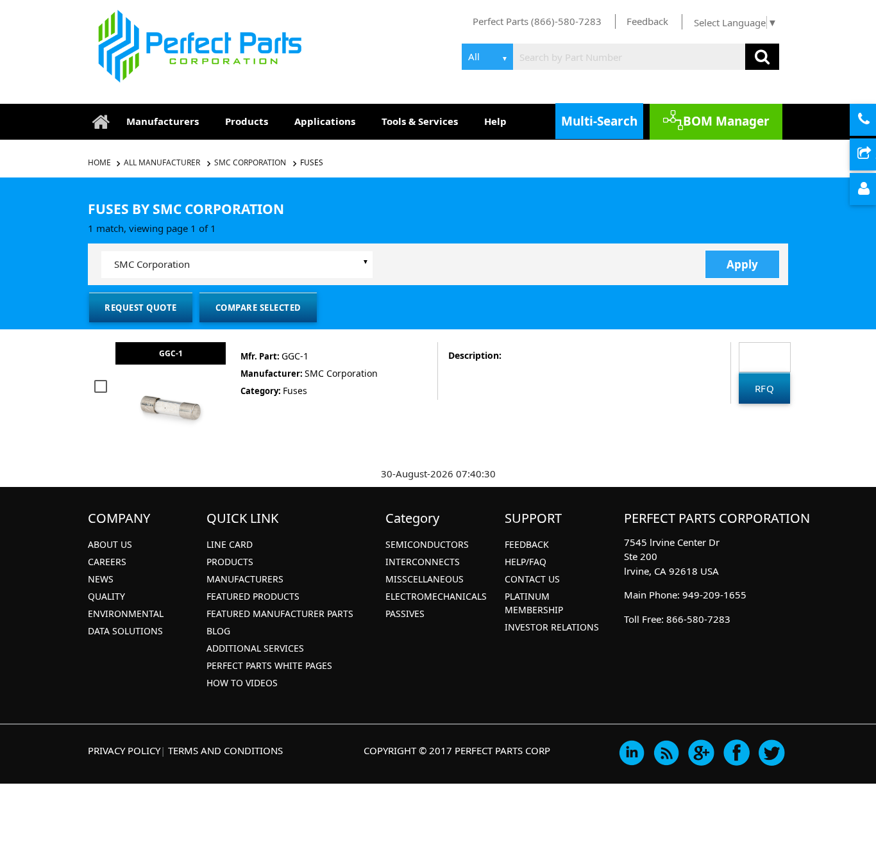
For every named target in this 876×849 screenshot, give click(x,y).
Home (100, 162)
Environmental (126, 613)
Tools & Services (420, 121)
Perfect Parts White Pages (269, 665)
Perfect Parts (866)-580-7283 (537, 21)
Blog (218, 631)
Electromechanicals (436, 596)
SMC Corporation (250, 162)
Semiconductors (427, 544)
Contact (874, 120)
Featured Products (252, 596)
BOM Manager (726, 121)
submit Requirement (874, 155)
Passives (405, 613)
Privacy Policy (124, 750)
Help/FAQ (525, 562)
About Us (110, 544)
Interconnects (422, 562)
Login (874, 189)
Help (495, 121)
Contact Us (532, 579)
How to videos (242, 683)
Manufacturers (162, 121)
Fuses (311, 162)
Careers (107, 562)
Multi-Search (599, 121)
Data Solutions (125, 631)
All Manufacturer (162, 162)
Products (246, 121)
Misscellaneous (424, 579)
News (101, 579)
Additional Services (255, 648)
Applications (324, 121)
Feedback (647, 21)
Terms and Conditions (225, 750)
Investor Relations (552, 627)
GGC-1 (171, 353)
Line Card (229, 544)
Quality (106, 596)
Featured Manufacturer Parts (279, 613)
